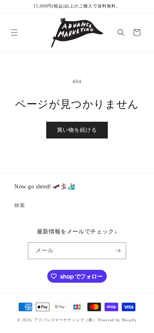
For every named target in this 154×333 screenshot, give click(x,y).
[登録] (118, 250)
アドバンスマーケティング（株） (65, 320)
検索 (19, 205)
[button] (14, 32)
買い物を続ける (77, 130)
